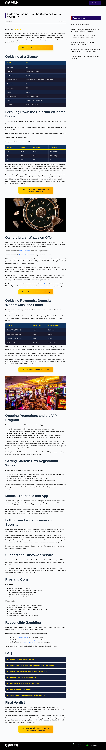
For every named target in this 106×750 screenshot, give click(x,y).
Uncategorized (62, 21)
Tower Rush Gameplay (25, 255)
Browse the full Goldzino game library (36, 292)
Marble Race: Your (24, 250)
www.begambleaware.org (27, 640)
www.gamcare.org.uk (21, 637)
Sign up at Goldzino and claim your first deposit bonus (36, 190)
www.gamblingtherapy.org (28, 642)
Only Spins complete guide (80, 24)
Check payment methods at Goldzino (36, 369)
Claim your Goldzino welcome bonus (36, 48)
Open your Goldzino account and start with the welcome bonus (36, 729)
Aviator (46, 284)
